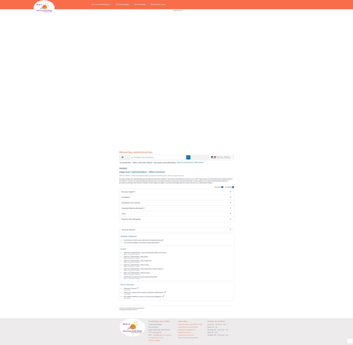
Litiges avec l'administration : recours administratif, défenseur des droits (145, 252)
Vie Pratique (139, 4)
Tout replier (217, 187)
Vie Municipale (122, 4)
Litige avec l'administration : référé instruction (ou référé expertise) (143, 269)
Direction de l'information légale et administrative (132, 308)
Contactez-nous (158, 4)
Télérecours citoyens (130, 288)
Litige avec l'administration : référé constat (136, 265)
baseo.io (135, 309)
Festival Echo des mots (186, 335)
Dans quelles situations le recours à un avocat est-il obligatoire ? (143, 296)
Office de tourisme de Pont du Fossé (190, 324)
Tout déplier (228, 187)
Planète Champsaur (184, 332)
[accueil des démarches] (122, 157)
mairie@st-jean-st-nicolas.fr (162, 335)
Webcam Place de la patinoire (188, 338)
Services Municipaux (100, 4)
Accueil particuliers (125, 162)
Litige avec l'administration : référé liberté (136, 256)
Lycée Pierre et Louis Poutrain (188, 327)
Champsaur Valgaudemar (186, 330)
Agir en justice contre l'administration (165, 162)
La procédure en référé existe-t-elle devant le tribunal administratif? (143, 240)
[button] (176, 192)
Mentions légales (154, 340)
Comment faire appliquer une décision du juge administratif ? (142, 242)
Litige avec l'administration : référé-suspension (137, 261)
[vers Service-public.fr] (221, 157)
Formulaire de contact (155, 338)
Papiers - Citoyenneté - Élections (143, 162)
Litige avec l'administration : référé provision (190, 162)
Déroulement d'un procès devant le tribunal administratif (140, 277)
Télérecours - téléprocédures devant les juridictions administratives (144, 292)
